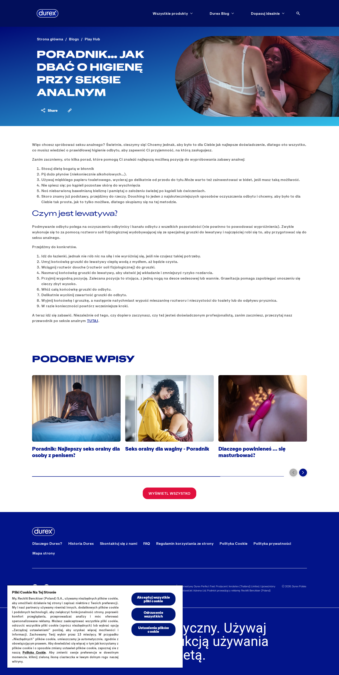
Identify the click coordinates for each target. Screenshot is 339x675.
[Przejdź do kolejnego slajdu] (303, 472)
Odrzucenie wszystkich (153, 614)
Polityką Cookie (34, 652)
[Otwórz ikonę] (298, 13)
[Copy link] (69, 110)
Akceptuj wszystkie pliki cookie (153, 599)
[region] (95, 626)
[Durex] (47, 13)
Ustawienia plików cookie (153, 629)
